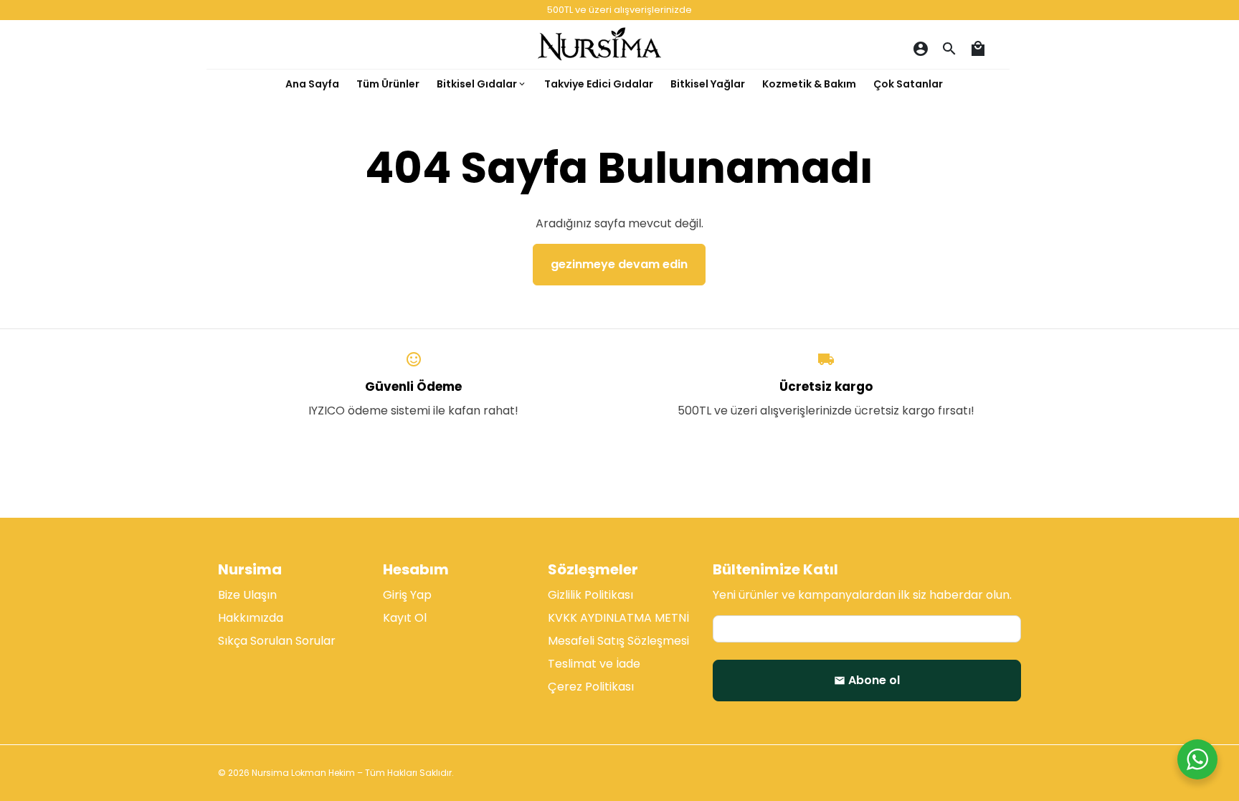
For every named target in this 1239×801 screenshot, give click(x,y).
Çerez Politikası (591, 686)
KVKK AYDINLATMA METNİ (618, 618)
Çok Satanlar (908, 84)
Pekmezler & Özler (509, 192)
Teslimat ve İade (594, 663)
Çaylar (476, 123)
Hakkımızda (250, 618)
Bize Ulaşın (247, 595)
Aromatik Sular (499, 226)
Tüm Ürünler (387, 84)
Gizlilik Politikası (590, 595)
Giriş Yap (407, 595)
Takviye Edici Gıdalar (598, 84)
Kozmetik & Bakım (809, 84)
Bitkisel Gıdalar (482, 84)
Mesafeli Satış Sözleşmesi (618, 640)
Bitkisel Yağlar (707, 84)
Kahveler (632, 123)
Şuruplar (481, 157)
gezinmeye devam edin (619, 264)
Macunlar (633, 157)
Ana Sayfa (312, 84)
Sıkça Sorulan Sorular (277, 640)
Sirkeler (628, 192)
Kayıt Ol (405, 618)
